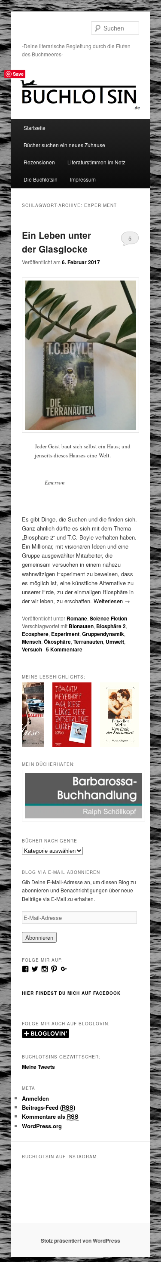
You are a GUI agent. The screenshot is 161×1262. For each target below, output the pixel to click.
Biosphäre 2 (111, 626)
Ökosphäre (57, 641)
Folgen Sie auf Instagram (85, 1191)
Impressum (83, 179)
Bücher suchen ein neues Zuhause (64, 144)
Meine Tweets (38, 1067)
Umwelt (115, 641)
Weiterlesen (112, 601)
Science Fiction (108, 618)
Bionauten (81, 626)
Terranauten (88, 641)
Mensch (31, 641)
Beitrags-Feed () (48, 1107)
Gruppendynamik (103, 634)
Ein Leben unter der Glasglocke (56, 241)
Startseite (35, 127)
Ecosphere (35, 634)
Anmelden (35, 1098)
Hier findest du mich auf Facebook (71, 993)
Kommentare (64, 649)
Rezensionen (39, 162)
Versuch (32, 649)
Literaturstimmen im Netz (96, 162)
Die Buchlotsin (41, 179)
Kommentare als (50, 1116)
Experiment (65, 634)
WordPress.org (42, 1126)
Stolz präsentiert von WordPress (80, 1240)
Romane (77, 618)
